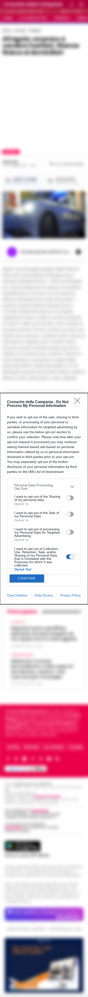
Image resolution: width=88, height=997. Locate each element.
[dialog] (44, 498)
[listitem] (44, 486)
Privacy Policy (70, 595)
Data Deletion (17, 595)
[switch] (70, 498)
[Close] (78, 402)
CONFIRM (26, 578)
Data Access (44, 595)
